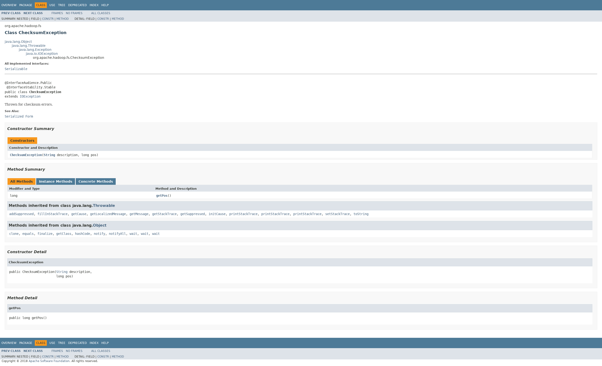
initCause (217, 214)
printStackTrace (243, 214)
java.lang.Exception (35, 49)
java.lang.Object (18, 41)
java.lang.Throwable (29, 45)
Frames (57, 13)
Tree (61, 5)
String (49, 155)
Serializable (16, 69)
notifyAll (117, 234)
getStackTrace (164, 214)
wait (133, 234)
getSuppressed (192, 214)
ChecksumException (26, 155)
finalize (44, 234)
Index (94, 5)
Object (100, 225)
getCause (78, 214)
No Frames (74, 13)
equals (28, 234)
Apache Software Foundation (49, 361)
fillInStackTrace (52, 214)
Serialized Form (19, 116)
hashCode (82, 234)
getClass (63, 234)
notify (99, 234)
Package (25, 5)
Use (52, 5)
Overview (8, 5)
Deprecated (77, 5)
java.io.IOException (42, 53)
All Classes (100, 13)
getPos (161, 195)
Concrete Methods (96, 181)
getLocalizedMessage (108, 214)
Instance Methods (55, 181)
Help (105, 5)
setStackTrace (337, 214)
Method (62, 18)
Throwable (104, 205)
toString (360, 214)
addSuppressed (21, 214)
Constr (48, 18)
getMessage (139, 214)
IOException (30, 96)
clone (14, 234)
